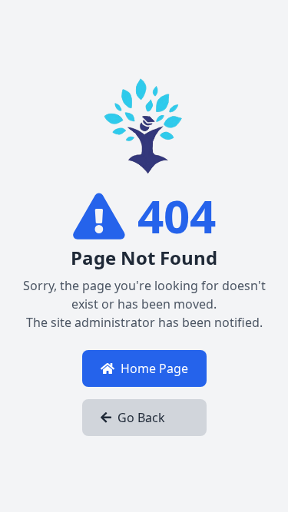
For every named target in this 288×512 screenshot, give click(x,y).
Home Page (154, 368)
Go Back (141, 417)
